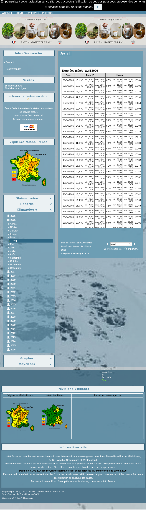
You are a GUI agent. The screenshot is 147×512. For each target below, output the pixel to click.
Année (13, 224)
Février (13, 234)
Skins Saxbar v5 (10, 494)
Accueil (106, 377)
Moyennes (35, 364)
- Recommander (12, 69)
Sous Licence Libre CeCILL (51, 491)
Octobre (14, 261)
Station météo (34, 198)
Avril (15, 241)
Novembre (15, 264)
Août (12, 254)
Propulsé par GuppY (12, 491)
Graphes (36, 358)
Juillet (13, 251)
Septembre (15, 257)
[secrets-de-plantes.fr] (36, 30)
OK (98, 7)
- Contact (9, 62)
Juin (12, 247)
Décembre (15, 268)
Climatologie (34, 209)
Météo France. (108, 481)
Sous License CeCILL (30, 494)
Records (36, 203)
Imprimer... (133, 249)
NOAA (13, 227)
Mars (12, 237)
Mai (12, 244)
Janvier (14, 230)
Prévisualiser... (114, 249)
